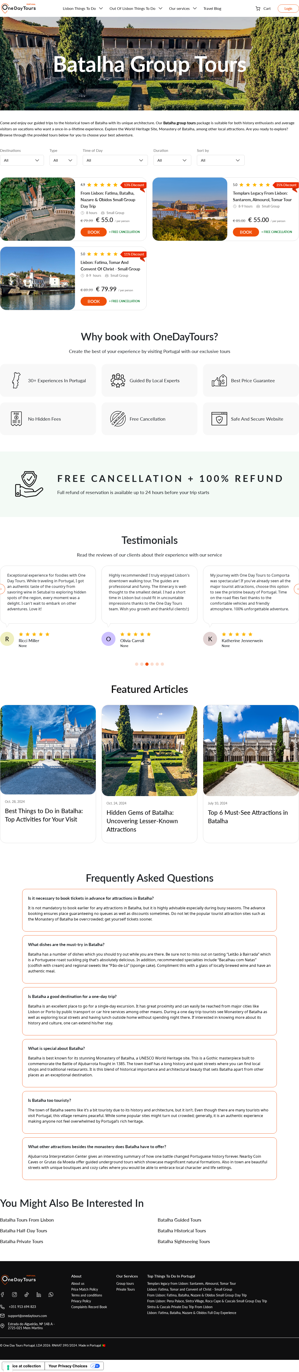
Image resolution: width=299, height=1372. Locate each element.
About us (77, 1283)
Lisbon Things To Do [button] (79, 8)
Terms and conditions (86, 1295)
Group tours (125, 1283)
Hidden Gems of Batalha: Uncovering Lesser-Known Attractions (142, 821)
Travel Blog (212, 8)
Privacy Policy (81, 1301)
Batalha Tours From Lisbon (27, 1220)
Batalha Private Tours (21, 1241)
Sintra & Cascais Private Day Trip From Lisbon (180, 1307)
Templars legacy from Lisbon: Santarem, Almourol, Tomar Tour (191, 1283)
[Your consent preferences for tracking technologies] (8, 1367)
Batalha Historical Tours (182, 1230)
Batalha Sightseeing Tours (184, 1241)
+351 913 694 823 (22, 1307)
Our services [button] (179, 8)
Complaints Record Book (89, 1307)
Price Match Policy (84, 1289)
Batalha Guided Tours (179, 1220)
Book (94, 232)
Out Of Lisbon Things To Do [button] (132, 8)
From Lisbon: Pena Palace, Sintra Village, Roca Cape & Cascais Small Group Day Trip (207, 1301)
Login (288, 9)
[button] (136, 664)
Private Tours (125, 1289)
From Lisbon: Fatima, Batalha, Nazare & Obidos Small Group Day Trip (197, 1295)
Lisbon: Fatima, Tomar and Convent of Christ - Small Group (189, 1289)
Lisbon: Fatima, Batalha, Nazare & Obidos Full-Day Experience (191, 1313)
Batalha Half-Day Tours (23, 1230)
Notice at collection (23, 1366)
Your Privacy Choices (68, 1366)
